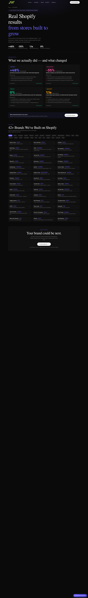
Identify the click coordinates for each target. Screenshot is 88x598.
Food (36, 137)
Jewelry (15, 135)
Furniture (15, 137)
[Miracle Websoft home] (11, 2)
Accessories (20, 135)
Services (29, 2)
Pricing (42, 2)
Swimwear (54, 135)
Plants (53, 137)
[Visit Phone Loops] (53, 206)
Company (53, 2)
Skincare (10, 137)
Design (32, 137)
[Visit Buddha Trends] (53, 173)
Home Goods (26, 137)
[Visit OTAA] (53, 149)
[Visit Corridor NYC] (53, 155)
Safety (63, 137)
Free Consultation (74, 2)
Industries (36, 2)
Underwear (58, 137)
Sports (40, 137)
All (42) (10, 135)
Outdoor (20, 137)
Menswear (31, 135)
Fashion (36, 135)
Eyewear (26, 135)
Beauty (77, 135)
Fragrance (68, 135)
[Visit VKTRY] (29, 206)
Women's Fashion (61, 135)
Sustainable (48, 135)
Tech (44, 137)
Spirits (73, 135)
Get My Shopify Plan (43, 244)
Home (9, 7)
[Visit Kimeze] (29, 155)
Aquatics (48, 137)
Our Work (47, 2)
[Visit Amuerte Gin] (53, 178)
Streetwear (42, 135)
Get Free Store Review (70, 115)
